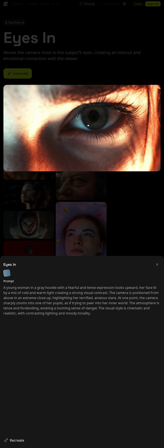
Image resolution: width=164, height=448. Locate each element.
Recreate (17, 440)
